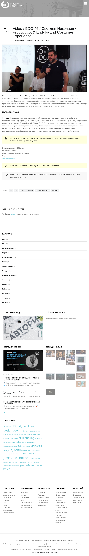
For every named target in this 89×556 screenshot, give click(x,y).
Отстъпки (5, 280)
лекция (11, 462)
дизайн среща (28, 454)
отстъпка (36, 462)
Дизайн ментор (61, 518)
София (20, 446)
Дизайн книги (60, 505)
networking (14, 438)
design (32, 426)
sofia (5, 442)
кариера (5, 462)
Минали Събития (8, 275)
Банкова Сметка (43, 497)
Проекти (6, 500)
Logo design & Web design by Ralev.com (44, 552)
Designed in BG (60, 502)
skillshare (38, 438)
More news (7, 413)
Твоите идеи (42, 505)
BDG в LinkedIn (37, 540)
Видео (30, 40)
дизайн (30, 190)
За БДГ (46, 540)
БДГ (34, 442)
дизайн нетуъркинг (15, 454)
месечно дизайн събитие (23, 462)
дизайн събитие (15, 458)
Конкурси (5, 271)
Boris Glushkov (19, 40)
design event (11, 430)
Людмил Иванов (8, 158)
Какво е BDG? (8, 492)
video (19, 442)
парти (12, 465)
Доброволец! (77, 495)
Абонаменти (7, 510)
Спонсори (41, 492)
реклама (16, 465)
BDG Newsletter (78, 492)
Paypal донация (43, 500)
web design (27, 442)
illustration (22, 434)
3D (4, 426)
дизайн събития (34, 458)
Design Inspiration (8, 248)
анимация (26, 446)
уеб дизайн (7, 469)
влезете (13, 214)
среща (21, 466)
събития (38, 466)
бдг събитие (36, 446)
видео (22, 190)
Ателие (58, 510)
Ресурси (5, 293)
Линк (47, 40)
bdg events (24, 426)
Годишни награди (61, 507)
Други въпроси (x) (9, 495)
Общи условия (68, 540)
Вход (5, 505)
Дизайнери (7, 497)
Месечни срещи (61, 495)
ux (16, 190)
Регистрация (77, 502)
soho (8, 442)
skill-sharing (26, 438)
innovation (28, 434)
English (4, 253)
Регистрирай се (8, 513)
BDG (3, 239)
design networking (13, 434)
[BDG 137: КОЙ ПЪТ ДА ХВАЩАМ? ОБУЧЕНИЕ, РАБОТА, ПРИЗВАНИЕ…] (23, 360)
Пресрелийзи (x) (26, 502)
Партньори (41, 495)
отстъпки (6, 466)
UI (11, 190)
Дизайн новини (7, 266)
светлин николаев (42, 190)
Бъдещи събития (8, 257)
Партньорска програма (10, 446)
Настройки (7, 507)
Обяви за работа (26, 505)
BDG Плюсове (77, 500)
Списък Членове (78, 497)
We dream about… (44, 502)
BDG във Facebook (22, 540)
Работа (4, 289)
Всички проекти (61, 492)
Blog (3, 244)
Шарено (5, 302)
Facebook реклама (27, 507)
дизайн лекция (27, 450)
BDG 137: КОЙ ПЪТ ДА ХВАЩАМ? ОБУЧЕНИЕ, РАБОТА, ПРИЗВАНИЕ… (21, 379)
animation (8, 426)
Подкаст (5, 284)
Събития (5, 298)
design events (26, 431)
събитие (55, 190)
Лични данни (56, 540)
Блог (4, 502)
